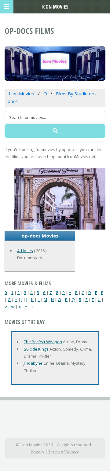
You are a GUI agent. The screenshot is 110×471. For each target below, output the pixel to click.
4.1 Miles (25, 250)
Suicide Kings (36, 349)
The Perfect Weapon (43, 341)
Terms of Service (63, 451)
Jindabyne (33, 363)
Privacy (37, 451)
